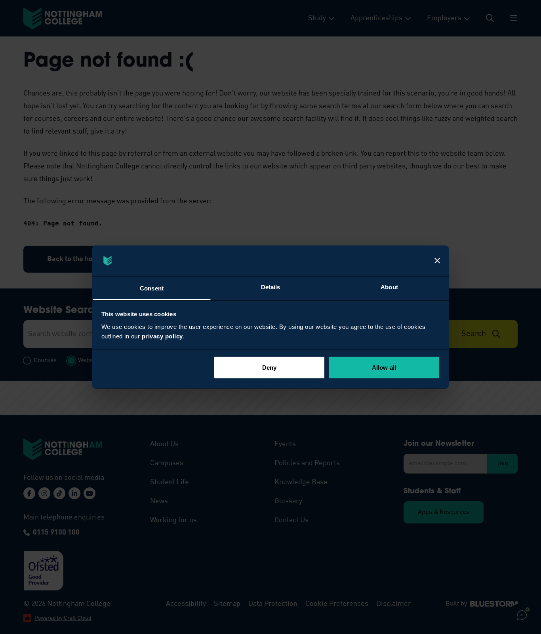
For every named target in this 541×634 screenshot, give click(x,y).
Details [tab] (270, 286)
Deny (269, 367)
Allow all (384, 367)
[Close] (437, 261)
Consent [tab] (152, 288)
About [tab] (389, 286)
